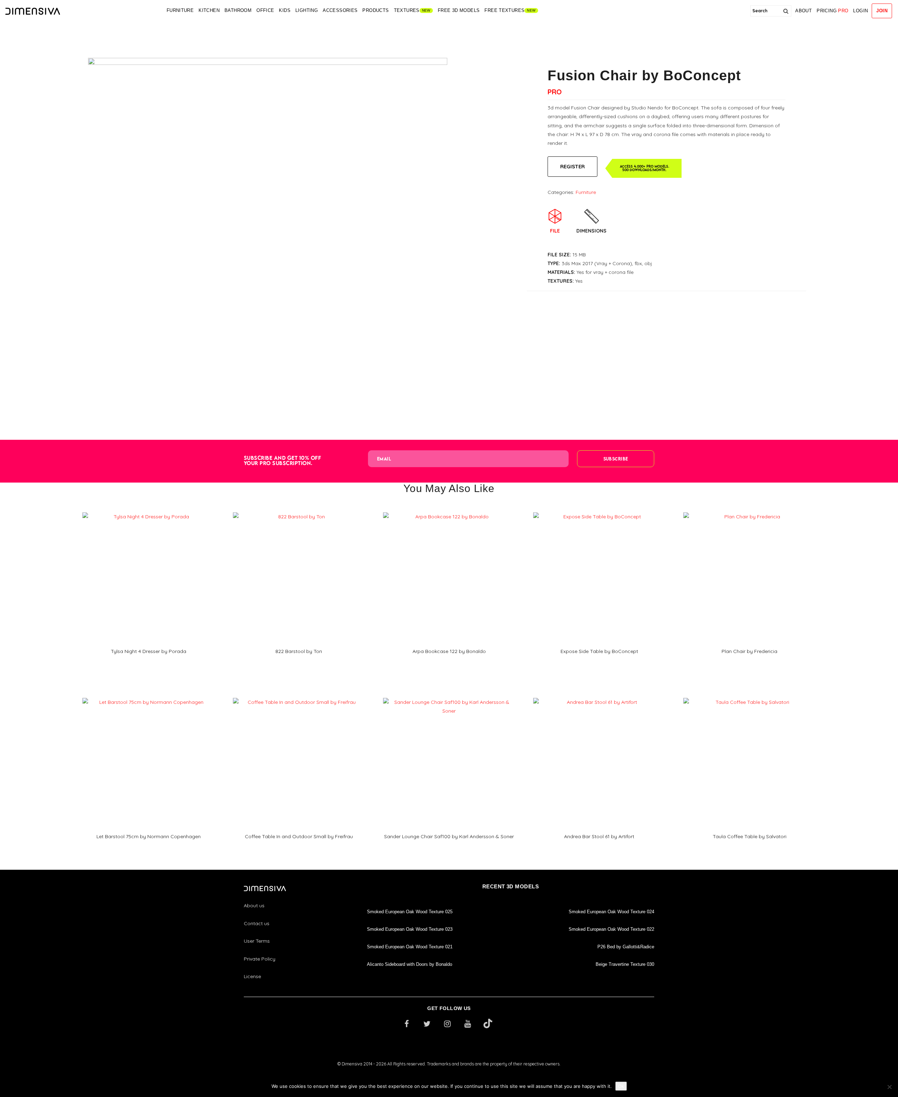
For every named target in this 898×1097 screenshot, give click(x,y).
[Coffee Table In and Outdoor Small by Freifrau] (299, 695)
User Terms (257, 941)
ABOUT (803, 10)
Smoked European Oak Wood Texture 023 (410, 929)
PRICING (832, 10)
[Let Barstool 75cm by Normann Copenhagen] (148, 695)
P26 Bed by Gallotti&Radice (625, 946)
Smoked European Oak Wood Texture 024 (611, 911)
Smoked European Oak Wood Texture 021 (410, 946)
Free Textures (504, 10)
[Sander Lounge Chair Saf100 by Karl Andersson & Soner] (449, 695)
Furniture (180, 10)
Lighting (306, 10)
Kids (284, 10)
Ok (621, 1086)
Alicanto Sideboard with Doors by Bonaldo (409, 964)
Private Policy (259, 959)
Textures (407, 10)
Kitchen (209, 10)
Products (375, 10)
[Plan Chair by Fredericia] (749, 509)
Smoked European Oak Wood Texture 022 (611, 929)
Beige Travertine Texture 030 (625, 964)
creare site (449, 1073)
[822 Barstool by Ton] (299, 509)
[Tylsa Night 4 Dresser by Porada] (148, 509)
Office (265, 10)
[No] (889, 1086)
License (252, 976)
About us (254, 905)
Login (860, 10)
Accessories (340, 10)
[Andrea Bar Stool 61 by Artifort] (599, 695)
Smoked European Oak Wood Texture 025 (410, 911)
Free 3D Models (459, 10)
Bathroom (238, 10)
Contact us (256, 923)
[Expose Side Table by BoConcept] (599, 509)
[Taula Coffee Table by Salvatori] (749, 695)
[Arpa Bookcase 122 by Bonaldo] (449, 509)
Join (881, 10)
